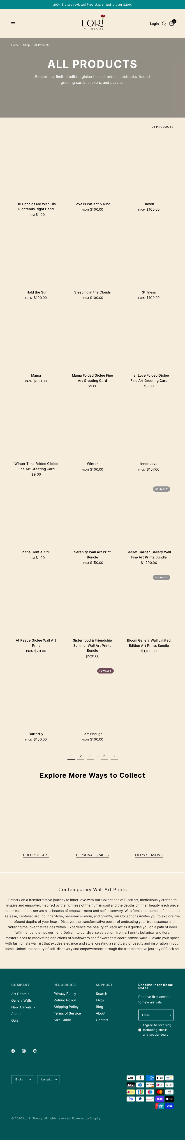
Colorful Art (36, 855)
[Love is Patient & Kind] (92, 166)
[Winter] (92, 425)
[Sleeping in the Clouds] (92, 254)
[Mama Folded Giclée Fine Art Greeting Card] (92, 337)
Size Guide (62, 1020)
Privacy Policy (65, 993)
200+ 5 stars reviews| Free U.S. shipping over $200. (92, 4)
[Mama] (36, 337)
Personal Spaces (92, 855)
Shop (26, 45)
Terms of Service (67, 1013)
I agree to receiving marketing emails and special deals (157, 1029)
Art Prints (19, 994)
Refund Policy (65, 1000)
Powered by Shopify (86, 1118)
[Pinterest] (38, 1051)
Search (101, 993)
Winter (92, 464)
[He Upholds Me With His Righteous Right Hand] (36, 166)
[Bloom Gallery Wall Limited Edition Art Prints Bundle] (149, 602)
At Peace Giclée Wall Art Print (36, 643)
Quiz (14, 1020)
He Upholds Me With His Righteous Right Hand (36, 206)
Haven (148, 204)
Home (15, 45)
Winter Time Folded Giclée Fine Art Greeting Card (36, 466)
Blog (99, 1007)
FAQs (100, 1000)
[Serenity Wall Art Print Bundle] (92, 514)
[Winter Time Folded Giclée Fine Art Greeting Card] (36, 425)
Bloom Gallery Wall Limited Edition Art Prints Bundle (149, 643)
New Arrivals (21, 1007)
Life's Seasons (149, 855)
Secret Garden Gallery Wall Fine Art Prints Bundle (149, 554)
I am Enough (92, 734)
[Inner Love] (149, 425)
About (16, 1014)
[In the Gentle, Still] (36, 514)
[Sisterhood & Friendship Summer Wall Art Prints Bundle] (92, 602)
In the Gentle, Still (36, 552)
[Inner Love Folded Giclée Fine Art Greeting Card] (149, 337)
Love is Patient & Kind (92, 204)
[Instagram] (27, 1051)
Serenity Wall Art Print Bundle (92, 554)
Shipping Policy (66, 1007)
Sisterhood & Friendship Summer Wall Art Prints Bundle (92, 645)
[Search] (164, 23)
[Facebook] (16, 1051)
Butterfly (36, 734)
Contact (102, 1020)
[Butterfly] (36, 696)
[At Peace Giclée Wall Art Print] (36, 602)
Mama (36, 375)
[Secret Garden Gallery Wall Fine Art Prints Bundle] (149, 514)
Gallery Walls (21, 1000)
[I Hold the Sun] (36, 254)
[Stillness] (149, 254)
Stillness (149, 292)
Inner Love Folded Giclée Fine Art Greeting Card (149, 378)
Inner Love (148, 464)
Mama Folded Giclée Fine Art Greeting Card (92, 378)
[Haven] (149, 166)
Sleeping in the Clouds (92, 292)
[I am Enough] (92, 696)
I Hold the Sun (36, 292)
